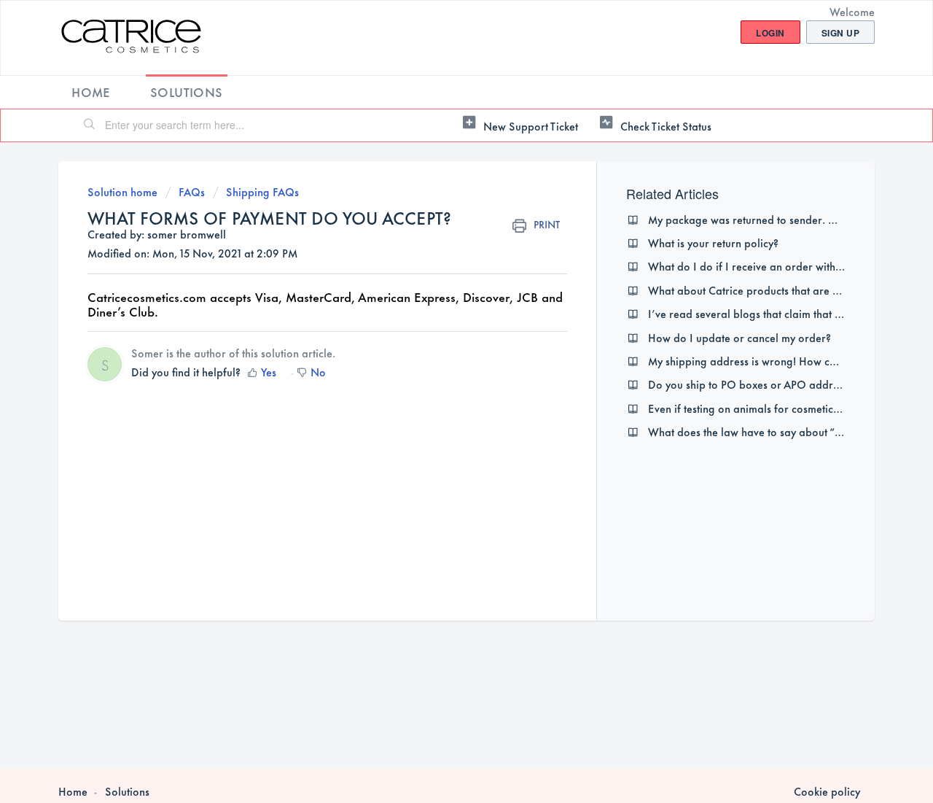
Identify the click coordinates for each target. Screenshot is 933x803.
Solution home (123, 191)
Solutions (186, 91)
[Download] (439, 210)
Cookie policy (827, 791)
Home (91, 91)
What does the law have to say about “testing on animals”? (790, 431)
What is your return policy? (713, 242)
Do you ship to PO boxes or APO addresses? (755, 384)
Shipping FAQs (262, 191)
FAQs (192, 191)
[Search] (90, 125)
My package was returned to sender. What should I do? (782, 219)
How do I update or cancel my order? (739, 337)
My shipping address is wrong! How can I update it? (773, 360)
